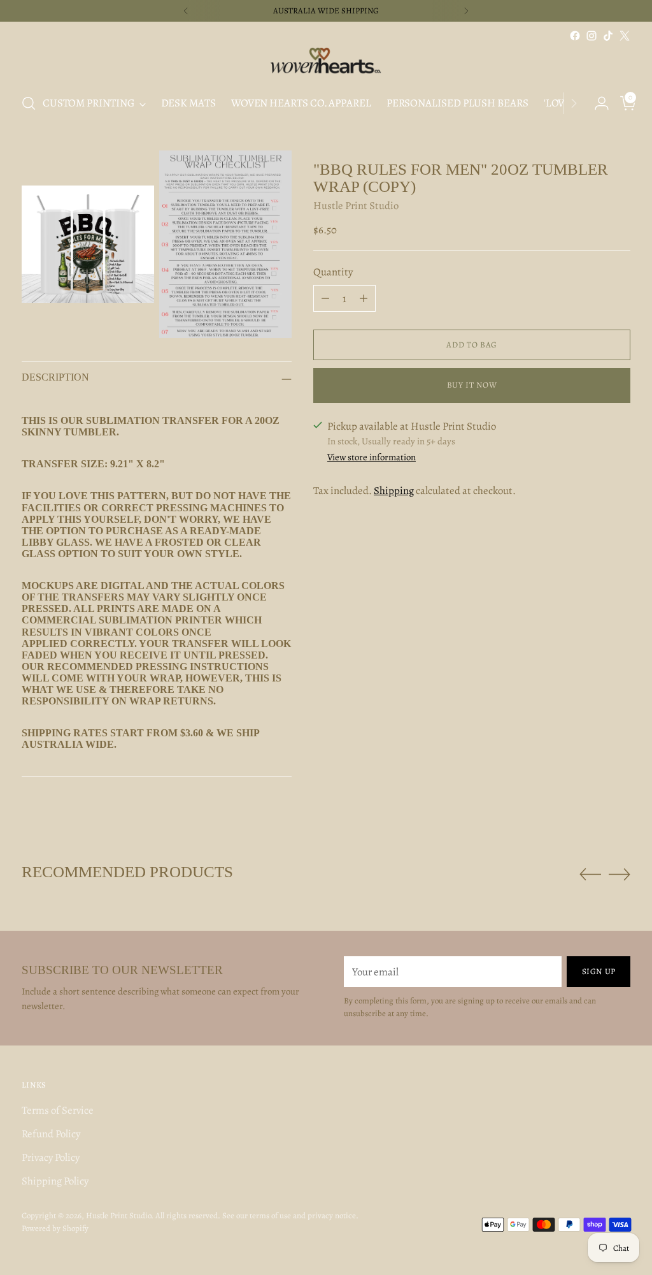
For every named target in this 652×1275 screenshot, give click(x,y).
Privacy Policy (51, 1157)
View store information (371, 457)
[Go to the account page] (596, 103)
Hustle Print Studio (356, 205)
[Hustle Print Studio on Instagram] (591, 35)
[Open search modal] (28, 103)
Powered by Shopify (55, 1228)
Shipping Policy (55, 1181)
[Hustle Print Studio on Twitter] (624, 35)
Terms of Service (58, 1110)
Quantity (333, 272)
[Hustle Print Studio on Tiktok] (608, 35)
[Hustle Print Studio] (326, 63)
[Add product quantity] (363, 298)
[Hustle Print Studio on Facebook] (575, 35)
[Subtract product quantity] (325, 298)
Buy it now (472, 384)
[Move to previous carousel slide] (590, 874)
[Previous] (186, 11)
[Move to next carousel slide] (619, 874)
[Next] (466, 11)
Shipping (394, 490)
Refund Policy (51, 1133)
